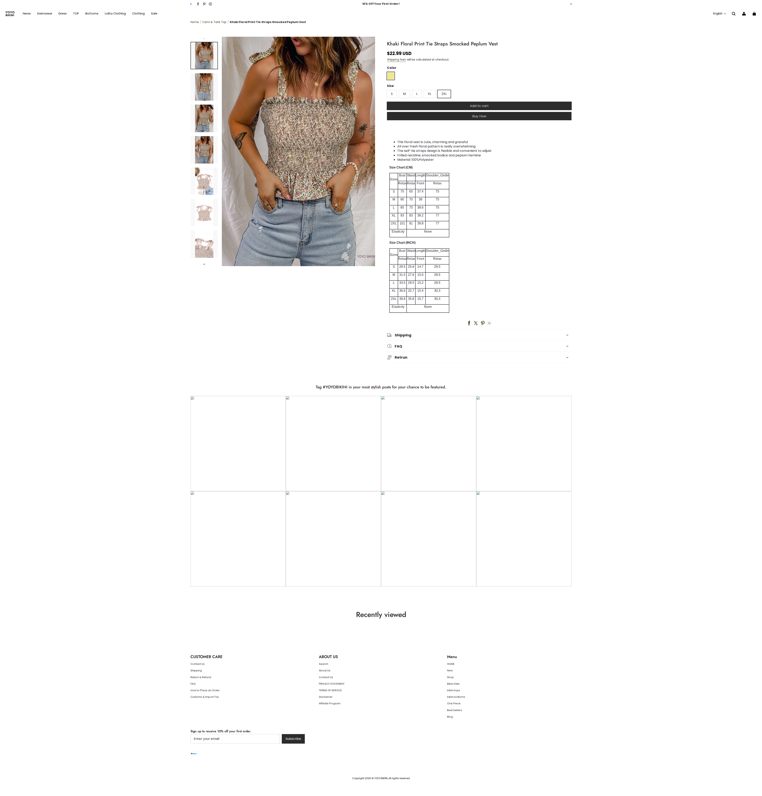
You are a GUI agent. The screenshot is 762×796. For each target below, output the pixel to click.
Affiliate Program (330, 703)
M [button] (404, 93)
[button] (733, 13)
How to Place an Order (205, 690)
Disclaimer (326, 697)
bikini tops (453, 690)
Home (194, 22)
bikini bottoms (456, 697)
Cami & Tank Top (214, 22)
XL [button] (429, 93)
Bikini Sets (453, 684)
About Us (324, 670)
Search (323, 664)
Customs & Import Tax (204, 697)
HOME (451, 664)
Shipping (196, 670)
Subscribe (293, 738)
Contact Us (197, 664)
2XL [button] (444, 93)
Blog (450, 717)
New (450, 670)
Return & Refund (200, 677)
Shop (450, 677)
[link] (76, 13)
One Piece (454, 703)
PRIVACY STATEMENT (331, 684)
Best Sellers (454, 710)
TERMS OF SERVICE (330, 690)
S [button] (392, 93)
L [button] (417, 93)
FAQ (193, 684)
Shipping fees (396, 60)
